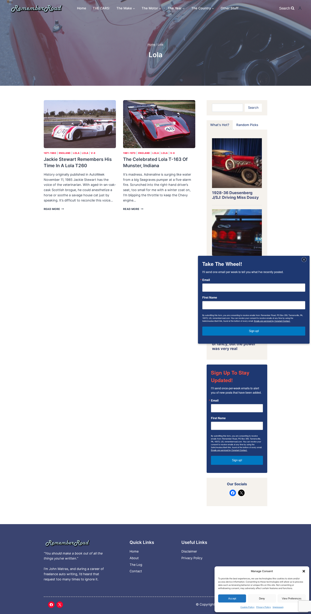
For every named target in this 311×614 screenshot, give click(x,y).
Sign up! (237, 460)
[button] (304, 571)
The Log (136, 565)
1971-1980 (50, 153)
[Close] (303, 259)
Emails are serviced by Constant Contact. (229, 450)
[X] (60, 604)
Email (214, 400)
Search (253, 107)
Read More (54, 208)
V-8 (93, 153)
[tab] (220, 125)
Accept (232, 598)
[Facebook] (51, 604)
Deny (262, 598)
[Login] (300, 8)
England (65, 153)
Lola (76, 153)
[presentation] (80, 124)
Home (81, 8)
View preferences (291, 598)
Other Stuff (229, 8)
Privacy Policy (263, 607)
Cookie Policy (247, 607)
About (134, 558)
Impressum (278, 607)
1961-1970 (129, 153)
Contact (136, 571)
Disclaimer (189, 551)
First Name (218, 418)
